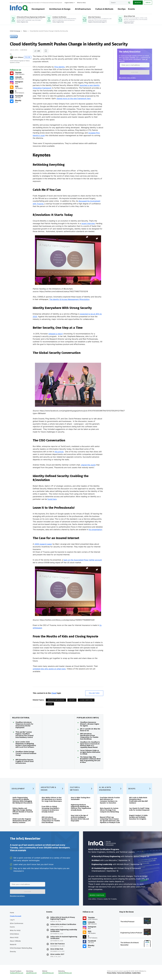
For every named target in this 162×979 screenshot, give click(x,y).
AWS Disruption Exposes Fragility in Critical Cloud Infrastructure (25, 761)
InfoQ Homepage (15, 31)
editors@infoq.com (48, 973)
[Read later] (46, 51)
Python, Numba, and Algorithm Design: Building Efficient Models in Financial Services (23, 811)
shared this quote (88, 465)
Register (138, 2)
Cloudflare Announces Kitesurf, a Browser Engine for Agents (89, 724)
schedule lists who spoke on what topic (49, 669)
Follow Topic (94, 693)
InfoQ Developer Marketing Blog (21, 948)
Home (12, 912)
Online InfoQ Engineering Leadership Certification (63, 930)
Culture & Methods (104, 9)
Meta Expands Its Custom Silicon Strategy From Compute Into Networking (109, 810)
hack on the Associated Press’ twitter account (82, 560)
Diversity (13, 951)
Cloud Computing (86, 700)
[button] (134, 72)
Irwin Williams (18, 57)
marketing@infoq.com (65, 973)
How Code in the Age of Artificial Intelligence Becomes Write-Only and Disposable (80, 818)
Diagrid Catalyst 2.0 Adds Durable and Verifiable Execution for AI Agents (138, 817)
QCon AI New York (56, 949)
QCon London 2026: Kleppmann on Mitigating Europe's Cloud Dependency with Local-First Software (26, 744)
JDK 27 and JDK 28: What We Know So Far (90, 730)
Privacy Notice (111, 973)
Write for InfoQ (15, 930)
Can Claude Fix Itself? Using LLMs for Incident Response (139, 809)
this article (59, 452)
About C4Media (15, 941)
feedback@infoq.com (16, 973)
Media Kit (13, 944)
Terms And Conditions (124, 973)
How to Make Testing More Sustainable (80, 798)
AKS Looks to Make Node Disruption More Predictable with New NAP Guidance (138, 800)
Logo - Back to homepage (19, 8)
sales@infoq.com (31, 973)
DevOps (122, 9)
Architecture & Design (59, 9)
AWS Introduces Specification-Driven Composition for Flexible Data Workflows (89, 736)
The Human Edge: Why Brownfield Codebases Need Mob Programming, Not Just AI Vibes (90, 759)
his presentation (95, 529)
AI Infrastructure (83, 9)
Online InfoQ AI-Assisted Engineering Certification (63, 937)
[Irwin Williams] (11, 57)
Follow (27, 57)
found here (52, 499)
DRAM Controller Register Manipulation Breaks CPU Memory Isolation (22, 820)
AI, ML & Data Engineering (105, 788)
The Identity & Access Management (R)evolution (69, 299)
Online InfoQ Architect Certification (63, 924)
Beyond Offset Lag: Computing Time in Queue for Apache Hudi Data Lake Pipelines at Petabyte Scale (110, 819)
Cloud (13, 36)
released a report (55, 334)
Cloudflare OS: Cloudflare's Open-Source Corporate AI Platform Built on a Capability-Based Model (90, 744)
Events (131, 9)
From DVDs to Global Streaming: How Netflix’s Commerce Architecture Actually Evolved (50, 809)
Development (38, 9)
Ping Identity (59, 67)
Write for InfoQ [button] (81, 2)
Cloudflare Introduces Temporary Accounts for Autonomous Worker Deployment (24, 725)
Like (38, 51)
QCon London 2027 (57, 954)
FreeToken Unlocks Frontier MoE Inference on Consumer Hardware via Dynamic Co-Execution (110, 800)
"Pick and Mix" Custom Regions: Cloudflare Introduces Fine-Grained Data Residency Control (24, 734)
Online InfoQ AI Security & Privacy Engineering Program (62, 918)
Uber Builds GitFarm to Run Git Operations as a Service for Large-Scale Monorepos (52, 799)
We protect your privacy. (127, 78)
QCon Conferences (16, 923)
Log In (12, 920)
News (25, 31)
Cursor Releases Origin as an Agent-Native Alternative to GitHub (90, 752)
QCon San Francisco (57, 944)
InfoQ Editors (14, 934)
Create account (15, 916)
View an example (18, 850)
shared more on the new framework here (74, 98)
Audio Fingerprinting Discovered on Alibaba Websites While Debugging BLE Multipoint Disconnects (22, 800)
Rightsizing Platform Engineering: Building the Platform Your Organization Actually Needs (81, 807)
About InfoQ (14, 937)
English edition (69, 2)
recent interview (88, 223)
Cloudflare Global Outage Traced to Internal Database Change (26, 753)
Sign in (148, 2)
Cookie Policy (136, 973)
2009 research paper (43, 544)
